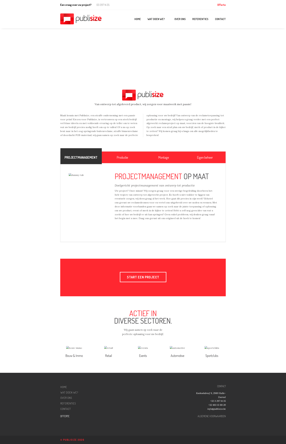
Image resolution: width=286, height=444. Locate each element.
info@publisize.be (216, 408)
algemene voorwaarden (212, 416)
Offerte (221, 4)
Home (63, 387)
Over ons (66, 398)
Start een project (143, 277)
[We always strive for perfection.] (81, 19)
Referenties (68, 403)
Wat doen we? (69, 392)
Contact (65, 409)
